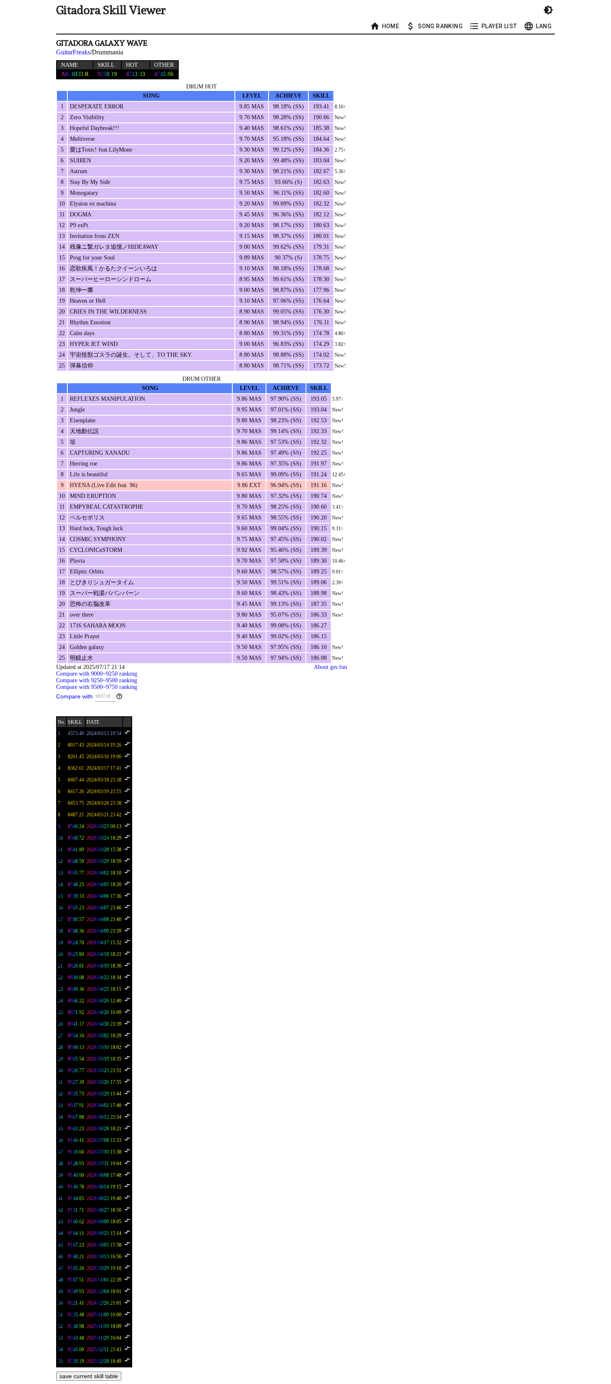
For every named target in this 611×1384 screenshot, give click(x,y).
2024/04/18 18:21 (103, 954)
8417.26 (76, 791)
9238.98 (76, 1326)
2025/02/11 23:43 (103, 1349)
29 (60, 1059)
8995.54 (76, 1059)
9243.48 (76, 1338)
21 (60, 966)
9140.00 (76, 1175)
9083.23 (76, 1129)
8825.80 (76, 954)
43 (60, 1222)
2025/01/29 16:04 (103, 1338)
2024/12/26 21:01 (103, 1303)
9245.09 (76, 1349)
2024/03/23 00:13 (103, 826)
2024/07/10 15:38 (103, 1152)
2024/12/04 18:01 (103, 1291)
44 (60, 1233)
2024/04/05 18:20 (103, 884)
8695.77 (76, 873)
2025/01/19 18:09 (103, 1326)
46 (60, 1256)
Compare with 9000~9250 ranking (96, 674)
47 (60, 1268)
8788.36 (76, 931)
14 (60, 884)
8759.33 (76, 896)
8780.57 (76, 919)
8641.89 (76, 849)
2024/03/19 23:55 (103, 791)
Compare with (74, 696)
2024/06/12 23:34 (103, 1117)
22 (60, 977)
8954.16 (76, 1036)
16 (60, 908)
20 (60, 954)
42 (60, 1210)
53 (60, 1338)
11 (60, 849)
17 (60, 919)
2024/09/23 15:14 (103, 1233)
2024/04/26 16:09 (103, 1012)
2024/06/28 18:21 (103, 1129)
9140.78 (76, 1187)
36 (60, 1140)
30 (60, 1070)
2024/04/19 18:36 (103, 966)
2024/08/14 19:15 (103, 1187)
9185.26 (76, 1268)
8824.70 (76, 943)
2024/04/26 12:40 (103, 1001)
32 (60, 1094)
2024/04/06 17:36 (103, 896)
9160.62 (76, 1222)
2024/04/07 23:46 (103, 908)
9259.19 (76, 1361)
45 (60, 1245)
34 (60, 1117)
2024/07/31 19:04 (103, 1163)
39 (60, 1175)
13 (60, 873)
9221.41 (76, 1303)
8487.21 (76, 815)
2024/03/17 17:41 (103, 768)
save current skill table (88, 1376)
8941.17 (76, 1024)
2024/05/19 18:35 (103, 1059)
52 (60, 1326)
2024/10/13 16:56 (103, 1256)
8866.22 (76, 1001)
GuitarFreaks (73, 52)
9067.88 (76, 1117)
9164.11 (76, 1233)
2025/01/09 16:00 (103, 1315)
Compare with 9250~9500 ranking (96, 680)
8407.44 (76, 780)
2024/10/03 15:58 (103, 1245)
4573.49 (76, 733)
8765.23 (76, 908)
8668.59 (76, 861)
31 (60, 1082)
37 (60, 1152)
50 (60, 1303)
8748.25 (76, 884)
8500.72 (76, 838)
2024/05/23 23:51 (103, 1070)
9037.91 (76, 1105)
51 (60, 1315)
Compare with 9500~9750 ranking (96, 687)
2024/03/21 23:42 (103, 815)
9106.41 (76, 1140)
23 (60, 989)
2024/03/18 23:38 (103, 780)
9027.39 (76, 1082)
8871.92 (76, 1012)
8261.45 (76, 756)
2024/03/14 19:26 (103, 745)
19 (60, 943)
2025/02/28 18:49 (103, 1361)
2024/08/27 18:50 (103, 1210)
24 (60, 1001)
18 (60, 931)
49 (60, 1291)
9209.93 (76, 1291)
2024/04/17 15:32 (103, 943)
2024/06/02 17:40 (103, 1105)
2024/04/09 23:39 (103, 931)
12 (60, 861)
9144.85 (76, 1198)
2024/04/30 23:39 (103, 1024)
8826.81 (76, 966)
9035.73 (76, 1094)
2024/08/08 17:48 (103, 1175)
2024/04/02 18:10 (103, 873)
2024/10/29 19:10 (103, 1268)
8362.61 (76, 768)
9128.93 (76, 1163)
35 (60, 1129)
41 (60, 1198)
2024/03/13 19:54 (103, 733)
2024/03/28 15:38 (103, 849)
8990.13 (76, 1047)
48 (60, 1280)
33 (60, 1105)
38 (60, 1163)
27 (60, 1036)
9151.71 (76, 1210)
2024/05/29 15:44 (103, 1094)
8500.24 (76, 826)
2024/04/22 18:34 (103, 977)
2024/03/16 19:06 (103, 756)
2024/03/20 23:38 (103, 803)
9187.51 (76, 1280)
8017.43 (76, 745)
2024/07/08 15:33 (103, 1140)
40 (60, 1187)
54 (60, 1349)
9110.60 (76, 1152)
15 (60, 896)
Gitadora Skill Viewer (111, 10)
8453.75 (76, 803)
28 (60, 1047)
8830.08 (76, 977)
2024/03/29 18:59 (103, 861)
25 (60, 1012)
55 (60, 1361)
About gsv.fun (330, 667)
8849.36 (76, 989)
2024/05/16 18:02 (103, 1047)
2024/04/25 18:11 (103, 989)
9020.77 (76, 1070)
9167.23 (76, 1245)
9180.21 (76, 1256)
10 (60, 838)
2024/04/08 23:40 (103, 919)
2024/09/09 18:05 (103, 1222)
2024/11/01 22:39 (103, 1280)
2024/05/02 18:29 (103, 1036)
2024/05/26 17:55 (103, 1082)
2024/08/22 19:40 (103, 1198)
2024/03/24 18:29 (103, 838)
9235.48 (76, 1315)
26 (60, 1024)
